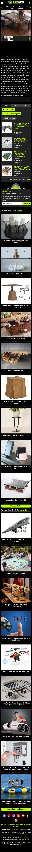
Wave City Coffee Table (16, 370)
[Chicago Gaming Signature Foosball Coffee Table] (6, 38)
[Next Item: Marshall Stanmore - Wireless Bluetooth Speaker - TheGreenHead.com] (29, 7)
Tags (26, 105)
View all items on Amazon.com (19, 179)
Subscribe (26, 203)
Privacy (20, 206)
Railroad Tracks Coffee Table (16, 500)
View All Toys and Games (16, 809)
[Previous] (2, 38)
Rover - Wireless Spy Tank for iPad (16, 736)
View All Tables (16, 506)
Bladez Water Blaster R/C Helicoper (16, 671)
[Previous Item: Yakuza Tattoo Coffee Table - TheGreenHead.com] (2, 7)
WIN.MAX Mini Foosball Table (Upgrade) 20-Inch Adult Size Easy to (22, 168)
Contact (10, 824)
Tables (19, 211)
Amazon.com (8, 109)
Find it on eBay (9, 118)
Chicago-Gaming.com (11, 114)
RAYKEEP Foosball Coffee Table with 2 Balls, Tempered (20, 139)
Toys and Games (23, 510)
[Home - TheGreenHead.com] (16, 2)
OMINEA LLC (22, 843)
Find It (6, 105)
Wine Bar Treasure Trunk (16, 339)
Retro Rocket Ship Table (16, 274)
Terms (15, 206)
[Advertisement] (16, 48)
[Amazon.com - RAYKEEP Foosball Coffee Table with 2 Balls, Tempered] (7, 142)
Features (16, 105)
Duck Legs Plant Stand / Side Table (16, 435)
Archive (3, 824)
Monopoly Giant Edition (16, 573)
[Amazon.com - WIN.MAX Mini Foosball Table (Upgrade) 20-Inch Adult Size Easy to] (7, 170)
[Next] (30, 38)
